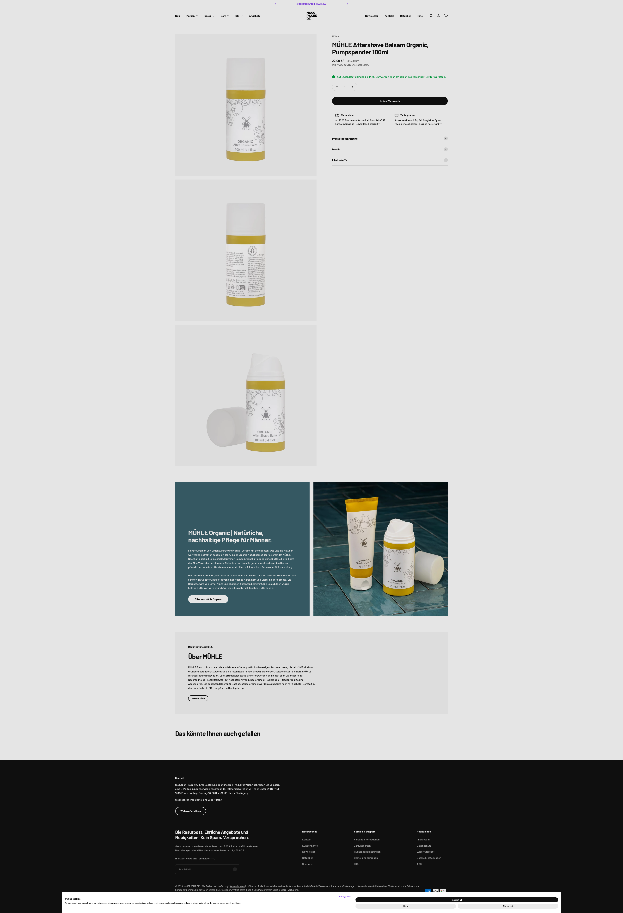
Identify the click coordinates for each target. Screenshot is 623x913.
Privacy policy (345, 896)
